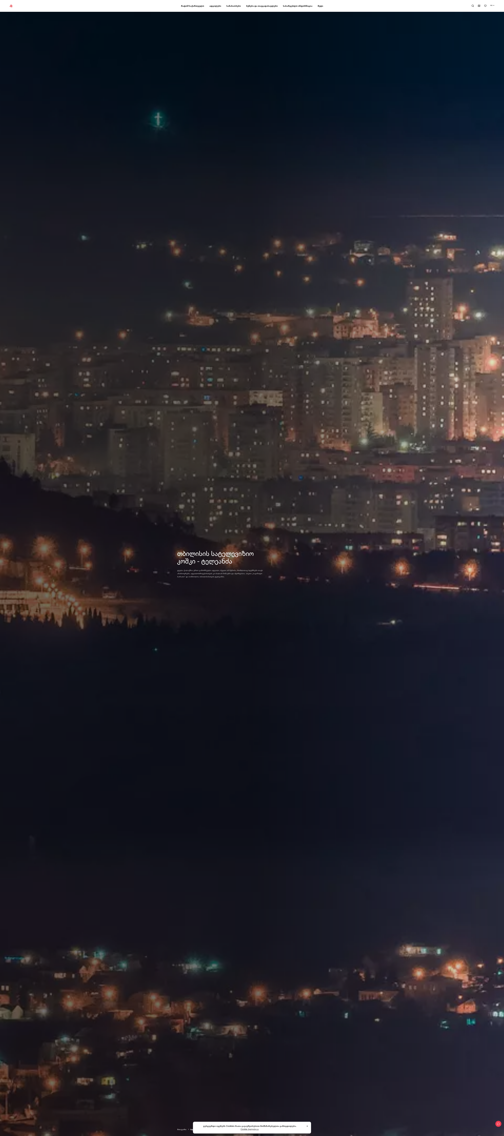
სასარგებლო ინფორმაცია (297, 6)
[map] (479, 6)
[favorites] (485, 6)
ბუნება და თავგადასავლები (262, 6)
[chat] (498, 1124)
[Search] (472, 6)
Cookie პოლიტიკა (250, 1129)
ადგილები (215, 6)
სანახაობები (233, 6)
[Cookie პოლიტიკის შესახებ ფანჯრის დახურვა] (307, 1126)
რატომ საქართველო (192, 6)
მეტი (320, 6)
